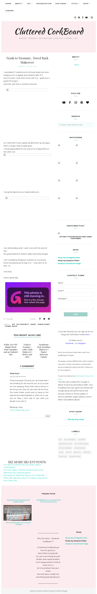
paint (33, 324)
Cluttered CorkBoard (48, 31)
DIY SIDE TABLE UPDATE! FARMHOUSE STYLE (24, 470)
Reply (48, 416)
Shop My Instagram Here (69, 258)
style (68, 452)
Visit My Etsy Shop (76, 419)
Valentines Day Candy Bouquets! (17, 473)
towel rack (10, 326)
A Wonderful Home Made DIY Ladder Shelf (18, 501)
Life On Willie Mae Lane (19, 410)
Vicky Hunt (14, 373)
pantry (86, 452)
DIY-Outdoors (65, 448)
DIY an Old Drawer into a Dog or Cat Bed (18, 523)
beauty (77, 452)
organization (65, 444)
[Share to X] (44, 319)
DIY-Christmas (81, 444)
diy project (23, 324)
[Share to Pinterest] (49, 319)
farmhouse (79, 448)
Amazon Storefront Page (69, 263)
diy (13, 324)
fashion (63, 456)
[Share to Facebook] (40, 319)
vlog (61, 452)
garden (81, 439)
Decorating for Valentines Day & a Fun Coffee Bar (24, 475)
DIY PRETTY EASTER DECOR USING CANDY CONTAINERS (76, 237)
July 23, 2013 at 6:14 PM (18, 376)
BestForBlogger (62, 591)
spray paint (44, 324)
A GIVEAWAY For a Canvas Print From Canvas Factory (48, 501)
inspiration (74, 456)
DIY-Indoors (70, 439)
